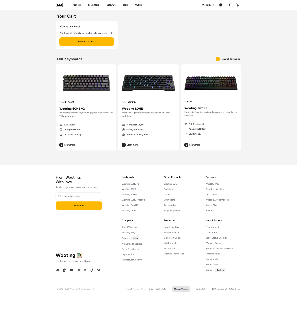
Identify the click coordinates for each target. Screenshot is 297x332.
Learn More (93, 5)
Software (111, 5)
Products (76, 5)
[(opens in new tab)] (58, 270)
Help (125, 5)
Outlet (138, 5)
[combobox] (200, 289)
